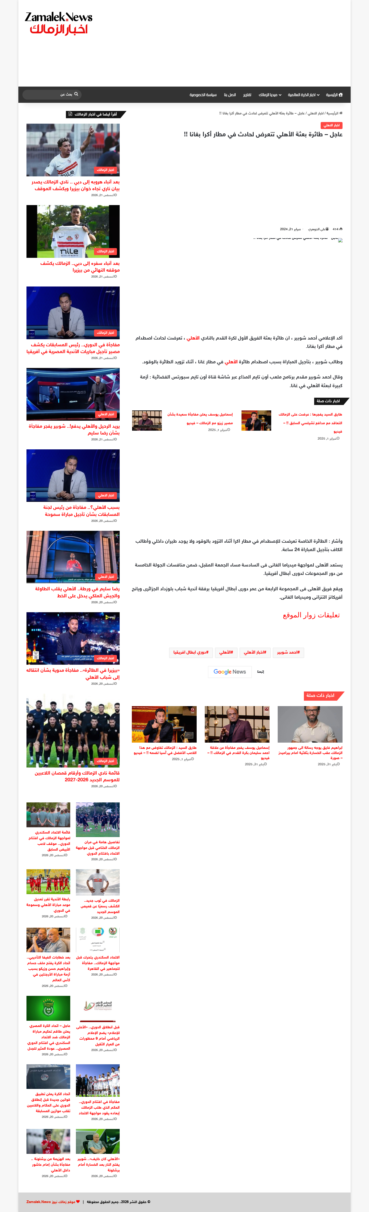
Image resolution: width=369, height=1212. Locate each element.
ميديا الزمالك (268, 94)
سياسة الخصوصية (203, 94)
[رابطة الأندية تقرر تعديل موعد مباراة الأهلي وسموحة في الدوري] (48, 881)
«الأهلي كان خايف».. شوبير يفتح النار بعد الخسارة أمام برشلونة (99, 1165)
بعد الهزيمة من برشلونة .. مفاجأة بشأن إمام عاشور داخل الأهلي (50, 1165)
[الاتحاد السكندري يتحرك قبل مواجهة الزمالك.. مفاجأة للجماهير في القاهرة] (98, 940)
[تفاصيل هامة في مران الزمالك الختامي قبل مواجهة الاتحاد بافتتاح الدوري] (98, 819)
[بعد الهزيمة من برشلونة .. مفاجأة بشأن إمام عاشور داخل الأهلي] (48, 1141)
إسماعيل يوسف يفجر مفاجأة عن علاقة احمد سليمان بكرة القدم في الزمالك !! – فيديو (238, 753)
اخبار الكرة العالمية (302, 94)
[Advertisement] (240, 43)
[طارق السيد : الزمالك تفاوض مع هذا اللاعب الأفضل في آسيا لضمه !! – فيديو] (164, 724)
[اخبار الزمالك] (59, 23)
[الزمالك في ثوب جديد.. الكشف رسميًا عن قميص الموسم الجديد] (98, 882)
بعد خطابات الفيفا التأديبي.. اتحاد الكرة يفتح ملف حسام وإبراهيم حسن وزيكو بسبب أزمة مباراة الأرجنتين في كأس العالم (48, 969)
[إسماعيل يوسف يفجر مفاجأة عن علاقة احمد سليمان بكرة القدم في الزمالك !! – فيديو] (237, 724)
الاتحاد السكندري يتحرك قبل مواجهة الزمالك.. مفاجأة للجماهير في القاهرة (98, 963)
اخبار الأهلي (254, 652)
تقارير (247, 94)
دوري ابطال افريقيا (189, 652)
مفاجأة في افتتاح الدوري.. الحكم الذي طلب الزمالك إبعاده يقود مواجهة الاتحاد (99, 1108)
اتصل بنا (230, 94)
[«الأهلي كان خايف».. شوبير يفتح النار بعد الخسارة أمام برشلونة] (98, 1141)
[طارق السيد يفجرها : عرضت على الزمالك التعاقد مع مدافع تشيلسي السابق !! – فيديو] (256, 420)
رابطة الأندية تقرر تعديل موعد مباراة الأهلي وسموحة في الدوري (48, 905)
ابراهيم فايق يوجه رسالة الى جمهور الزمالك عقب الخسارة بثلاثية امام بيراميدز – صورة (311, 753)
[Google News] (230, 672)
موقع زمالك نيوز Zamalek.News (50, 1202)
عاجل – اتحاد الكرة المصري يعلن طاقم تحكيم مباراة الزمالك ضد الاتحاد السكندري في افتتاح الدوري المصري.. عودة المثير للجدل (48, 1037)
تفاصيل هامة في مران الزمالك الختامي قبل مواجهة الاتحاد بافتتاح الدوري (98, 848)
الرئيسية (332, 94)
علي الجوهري (317, 229)
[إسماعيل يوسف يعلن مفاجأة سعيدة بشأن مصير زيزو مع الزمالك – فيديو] (147, 420)
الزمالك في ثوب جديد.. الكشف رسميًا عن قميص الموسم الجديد (100, 906)
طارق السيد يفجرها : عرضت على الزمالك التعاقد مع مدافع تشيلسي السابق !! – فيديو (310, 423)
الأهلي (193, 338)
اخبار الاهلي (316, 113)
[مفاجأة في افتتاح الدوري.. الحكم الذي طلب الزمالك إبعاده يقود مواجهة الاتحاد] (98, 1080)
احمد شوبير (287, 652)
